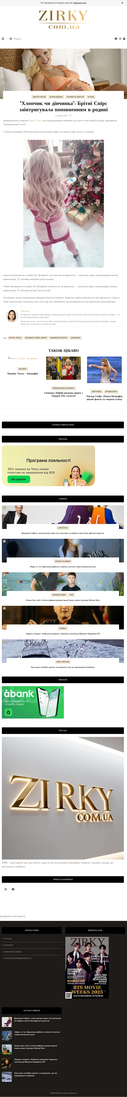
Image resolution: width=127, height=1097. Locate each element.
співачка (75, 338)
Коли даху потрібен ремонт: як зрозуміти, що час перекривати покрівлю (63, 667)
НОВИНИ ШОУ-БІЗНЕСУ (63, 388)
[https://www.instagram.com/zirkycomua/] (5, 889)
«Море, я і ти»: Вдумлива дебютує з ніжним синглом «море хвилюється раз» (63, 566)
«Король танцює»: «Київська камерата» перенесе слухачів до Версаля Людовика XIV (63, 633)
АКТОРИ (22, 369)
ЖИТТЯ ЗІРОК (39, 97)
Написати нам (79, 2)
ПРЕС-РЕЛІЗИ (63, 662)
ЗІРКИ (57, 1093)
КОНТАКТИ (8, 945)
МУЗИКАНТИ (111, 392)
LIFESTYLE (63, 528)
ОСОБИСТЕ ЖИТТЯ (75, 97)
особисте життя (58, 338)
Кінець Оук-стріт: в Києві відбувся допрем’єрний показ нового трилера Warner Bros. (63, 600)
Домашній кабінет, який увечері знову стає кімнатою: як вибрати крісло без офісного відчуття (63, 533)
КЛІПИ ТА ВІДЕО (62, 561)
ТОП (71, 595)
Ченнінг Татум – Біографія (22, 373)
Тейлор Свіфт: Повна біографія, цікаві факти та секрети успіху (104, 398)
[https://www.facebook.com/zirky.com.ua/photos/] (13, 889)
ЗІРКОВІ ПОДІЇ (59, 595)
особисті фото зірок (36, 338)
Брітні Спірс (35, 120)
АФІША (63, 628)
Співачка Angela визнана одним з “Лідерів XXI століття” (63, 394)
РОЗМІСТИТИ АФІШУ (13, 952)
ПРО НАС (8, 939)
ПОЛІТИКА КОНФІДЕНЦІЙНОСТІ (17, 958)
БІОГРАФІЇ (96, 392)
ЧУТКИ (91, 97)
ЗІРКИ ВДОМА (56, 97)
